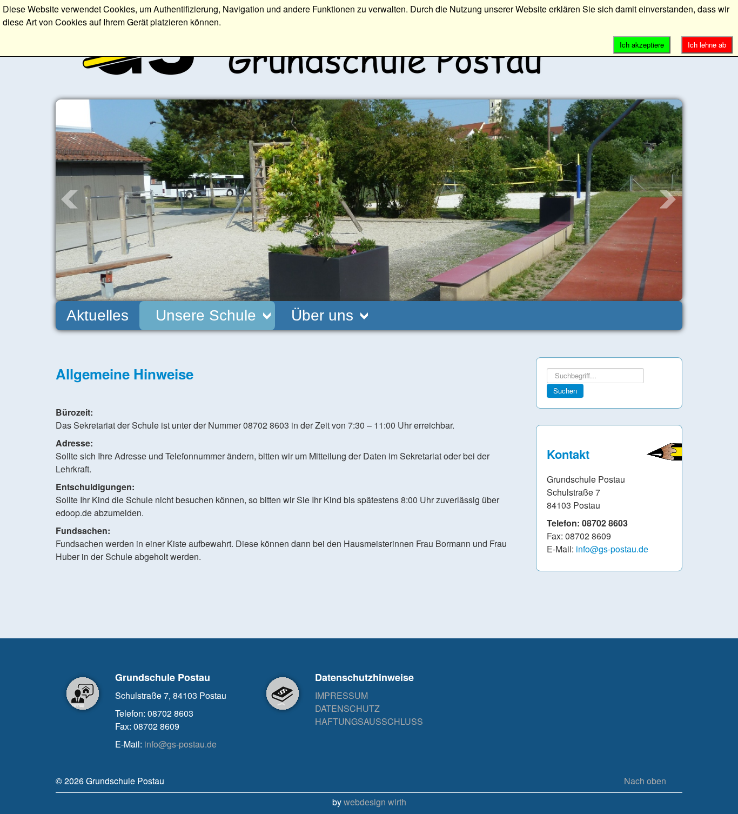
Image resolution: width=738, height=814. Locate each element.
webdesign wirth (375, 802)
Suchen (565, 390)
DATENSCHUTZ (347, 708)
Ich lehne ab (707, 44)
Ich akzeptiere (642, 44)
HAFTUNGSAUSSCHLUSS (369, 721)
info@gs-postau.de (612, 549)
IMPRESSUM (341, 695)
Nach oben (645, 781)
